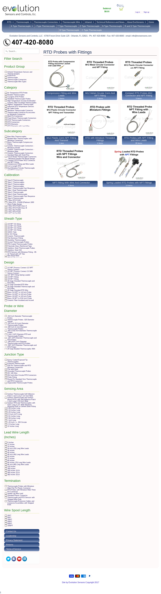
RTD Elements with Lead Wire (18, 126)
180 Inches (11, 468)
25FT (9, 515)
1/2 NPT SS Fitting (14, 230)
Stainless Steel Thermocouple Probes (21, 248)
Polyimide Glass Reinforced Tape (19, 246)
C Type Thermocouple (92, 30)
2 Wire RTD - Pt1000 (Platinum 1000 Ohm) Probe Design (20, 203)
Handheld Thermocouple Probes (19, 99)
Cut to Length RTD (14, 166)
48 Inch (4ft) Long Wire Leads (18, 454)
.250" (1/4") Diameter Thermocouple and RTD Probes (22, 346)
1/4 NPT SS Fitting (14, 226)
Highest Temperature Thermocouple (20, 104)
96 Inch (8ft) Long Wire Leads (18, 464)
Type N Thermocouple (15, 198)
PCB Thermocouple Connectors (18, 120)
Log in (137, 12)
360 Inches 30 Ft (13, 474)
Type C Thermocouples (15, 182)
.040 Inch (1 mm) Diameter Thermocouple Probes (17, 328)
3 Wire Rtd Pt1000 (14, 210)
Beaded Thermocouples (16, 95)
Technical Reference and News (110, 22)
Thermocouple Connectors (46, 22)
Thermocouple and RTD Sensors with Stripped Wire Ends (21, 498)
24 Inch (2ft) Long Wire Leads (18, 448)
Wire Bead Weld (13, 256)
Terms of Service (13, 549)
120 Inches (11, 466)
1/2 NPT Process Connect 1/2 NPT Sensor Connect (20, 268)
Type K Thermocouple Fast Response (21, 196)
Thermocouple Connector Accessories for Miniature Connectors (21, 113)
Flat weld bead (12, 369)
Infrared (88, 22)
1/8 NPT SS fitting (14, 224)
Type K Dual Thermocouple (17, 194)
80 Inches (11, 460)
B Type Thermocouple (69, 30)
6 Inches (10, 442)
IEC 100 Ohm (12, 373)
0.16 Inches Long (13, 410)
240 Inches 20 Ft (13, 470)
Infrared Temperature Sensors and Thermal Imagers (19, 73)
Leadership (11, 536)
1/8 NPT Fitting (12, 279)
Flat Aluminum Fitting (15, 238)
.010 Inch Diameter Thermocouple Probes (19, 317)
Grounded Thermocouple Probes (19, 371)
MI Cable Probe (13, 108)
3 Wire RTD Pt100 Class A (17, 206)
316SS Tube (11, 232)
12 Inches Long (13, 426)
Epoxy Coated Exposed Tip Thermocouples (17, 361)
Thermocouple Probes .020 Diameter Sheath (20, 320)
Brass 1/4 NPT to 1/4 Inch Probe (19, 292)
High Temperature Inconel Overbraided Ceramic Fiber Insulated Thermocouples (21, 101)
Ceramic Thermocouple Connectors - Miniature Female (20, 147)
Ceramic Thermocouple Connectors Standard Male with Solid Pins (20, 154)
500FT (9, 524)
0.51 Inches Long (13, 416)
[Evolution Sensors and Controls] (21, 12)
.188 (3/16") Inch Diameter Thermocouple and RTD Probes (18, 342)
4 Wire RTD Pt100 (14, 212)
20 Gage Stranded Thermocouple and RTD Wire (21, 282)
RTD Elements (12, 124)
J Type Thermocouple (45, 26)
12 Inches (11, 444)
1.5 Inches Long (13, 424)
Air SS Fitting (12, 234)
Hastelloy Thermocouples (16, 240)
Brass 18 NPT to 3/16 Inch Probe (19, 298)
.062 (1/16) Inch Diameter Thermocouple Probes (22, 331)
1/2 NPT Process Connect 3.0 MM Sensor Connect (20, 272)
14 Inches (11, 446)
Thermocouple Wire (71, 22)
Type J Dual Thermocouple (17, 190)
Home (151, 22)
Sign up (146, 12)
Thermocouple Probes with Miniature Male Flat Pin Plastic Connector (20, 487)
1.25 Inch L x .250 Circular (17, 422)
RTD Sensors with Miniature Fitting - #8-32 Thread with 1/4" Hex (22, 253)
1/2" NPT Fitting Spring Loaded (18, 275)
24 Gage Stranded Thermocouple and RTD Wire (21, 287)
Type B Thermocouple (15, 180)
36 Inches (11, 450)
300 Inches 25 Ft (13, 472)
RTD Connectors (13, 122)
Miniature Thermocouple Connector (20, 110)
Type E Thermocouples (15, 184)
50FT (9, 517)
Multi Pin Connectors (15, 116)
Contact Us (11, 531)
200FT (9, 521)
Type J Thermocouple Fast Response (21, 188)
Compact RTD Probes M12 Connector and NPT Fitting (21, 161)
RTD (9, 22)
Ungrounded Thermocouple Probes (20, 383)
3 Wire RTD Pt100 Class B (17, 208)
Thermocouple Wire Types (16, 82)
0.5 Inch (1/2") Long (14, 414)
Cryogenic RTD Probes (15, 97)
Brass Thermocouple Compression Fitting (20, 143)
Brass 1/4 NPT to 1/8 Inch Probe (19, 294)
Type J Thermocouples (15, 186)
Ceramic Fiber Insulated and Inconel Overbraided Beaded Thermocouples (20, 301)
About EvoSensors (135, 22)
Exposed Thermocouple (16, 363)
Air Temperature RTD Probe (17, 93)
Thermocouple (22, 22)
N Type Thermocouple (112, 26)
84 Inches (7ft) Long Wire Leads (19, 462)
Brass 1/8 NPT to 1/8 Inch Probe (19, 296)
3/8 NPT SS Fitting (14, 228)
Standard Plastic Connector (17, 495)
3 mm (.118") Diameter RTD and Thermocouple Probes (19, 335)
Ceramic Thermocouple (15, 236)
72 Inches (11, 458)
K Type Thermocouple (21, 26)
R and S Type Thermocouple (137, 26)
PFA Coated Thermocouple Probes (20, 244)
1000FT (10, 526)
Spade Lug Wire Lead (15, 493)
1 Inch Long (11, 420)
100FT (9, 519)
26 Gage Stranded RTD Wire (17, 290)
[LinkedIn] (24, 558)
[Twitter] (8, 558)
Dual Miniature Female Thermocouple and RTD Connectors (21, 169)
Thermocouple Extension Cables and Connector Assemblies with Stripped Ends (20, 502)
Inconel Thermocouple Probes (18, 242)
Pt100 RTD (11, 76)
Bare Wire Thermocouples (16, 136)
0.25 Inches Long (13, 412)
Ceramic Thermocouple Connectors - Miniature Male (20, 150)
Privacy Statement (14, 540)
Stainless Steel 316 (14, 250)
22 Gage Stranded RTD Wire (17, 285)
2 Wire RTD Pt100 (14, 200)
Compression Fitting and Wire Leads (20, 164)
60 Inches (11, 456)
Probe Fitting (12, 377)
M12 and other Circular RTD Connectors (21, 375)
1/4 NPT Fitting (12, 277)
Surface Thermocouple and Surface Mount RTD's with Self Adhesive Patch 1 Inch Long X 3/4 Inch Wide (21, 399)
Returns (9, 545)
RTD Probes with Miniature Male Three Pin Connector (21, 491)
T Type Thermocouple (67, 26)
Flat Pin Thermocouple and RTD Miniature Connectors (19, 366)
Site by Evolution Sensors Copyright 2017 (80, 582)
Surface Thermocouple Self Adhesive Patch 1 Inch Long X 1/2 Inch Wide (20, 395)
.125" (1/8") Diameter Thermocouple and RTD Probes (22, 339)
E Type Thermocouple (89, 26)
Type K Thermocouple (15, 192)
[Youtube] (19, 558)
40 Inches (11, 452)
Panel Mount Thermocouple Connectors (21, 118)
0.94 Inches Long (13, 418)
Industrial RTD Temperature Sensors (20, 106)
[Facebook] (14, 558)
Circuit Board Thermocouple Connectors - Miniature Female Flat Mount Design (21, 157)
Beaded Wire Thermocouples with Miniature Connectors (19, 139)
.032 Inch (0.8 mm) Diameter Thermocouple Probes (17, 324)
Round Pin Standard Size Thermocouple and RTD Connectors (22, 380)
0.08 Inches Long (13, 408)
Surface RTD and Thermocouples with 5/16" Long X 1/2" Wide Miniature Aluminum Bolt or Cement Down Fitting (21, 404)
